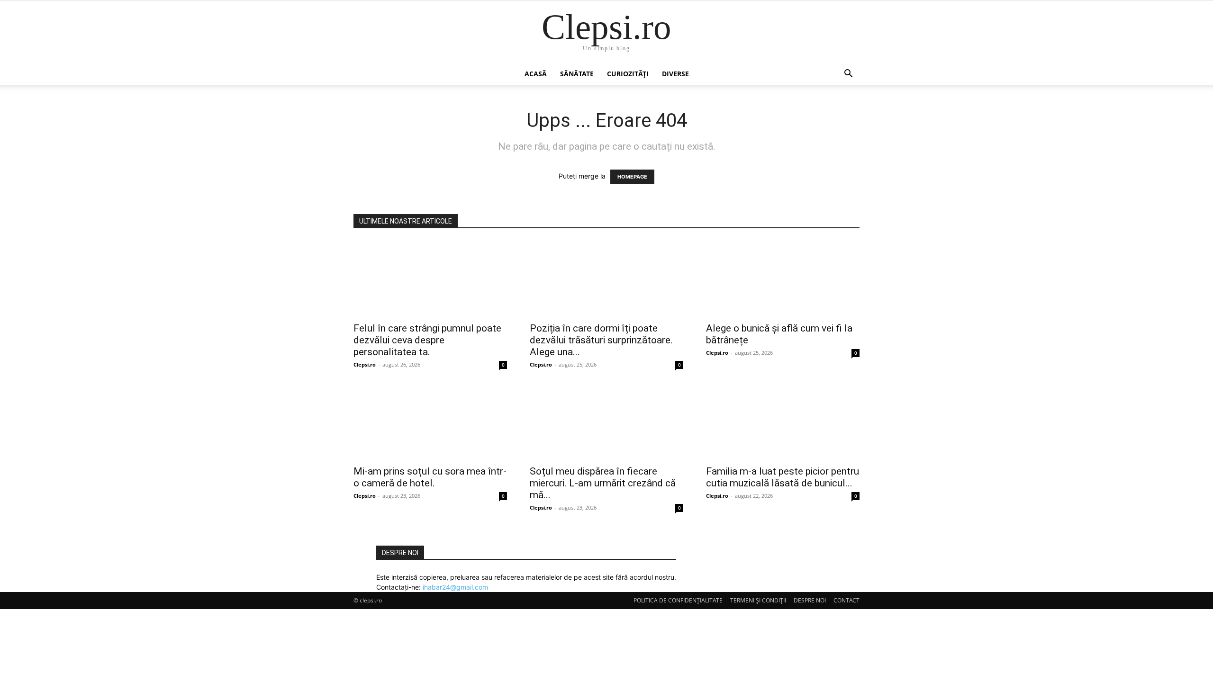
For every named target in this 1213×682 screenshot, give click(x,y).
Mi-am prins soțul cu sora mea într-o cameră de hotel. (430, 477)
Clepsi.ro (364, 364)
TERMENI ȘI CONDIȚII (758, 600)
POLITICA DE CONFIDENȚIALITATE (678, 600)
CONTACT (846, 600)
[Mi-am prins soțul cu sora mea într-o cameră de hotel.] (430, 421)
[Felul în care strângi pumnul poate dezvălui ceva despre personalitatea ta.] (430, 278)
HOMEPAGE (632, 176)
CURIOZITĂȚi (628, 73)
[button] (848, 74)
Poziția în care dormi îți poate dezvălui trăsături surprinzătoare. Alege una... (601, 340)
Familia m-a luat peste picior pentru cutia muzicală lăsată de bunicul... (782, 477)
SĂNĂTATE (577, 73)
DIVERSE (675, 73)
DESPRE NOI (810, 600)
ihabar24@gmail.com (455, 587)
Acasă (536, 73)
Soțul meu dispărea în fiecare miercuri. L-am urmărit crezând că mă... (603, 483)
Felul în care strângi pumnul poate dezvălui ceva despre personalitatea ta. (427, 340)
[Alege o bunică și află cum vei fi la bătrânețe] (783, 278)
